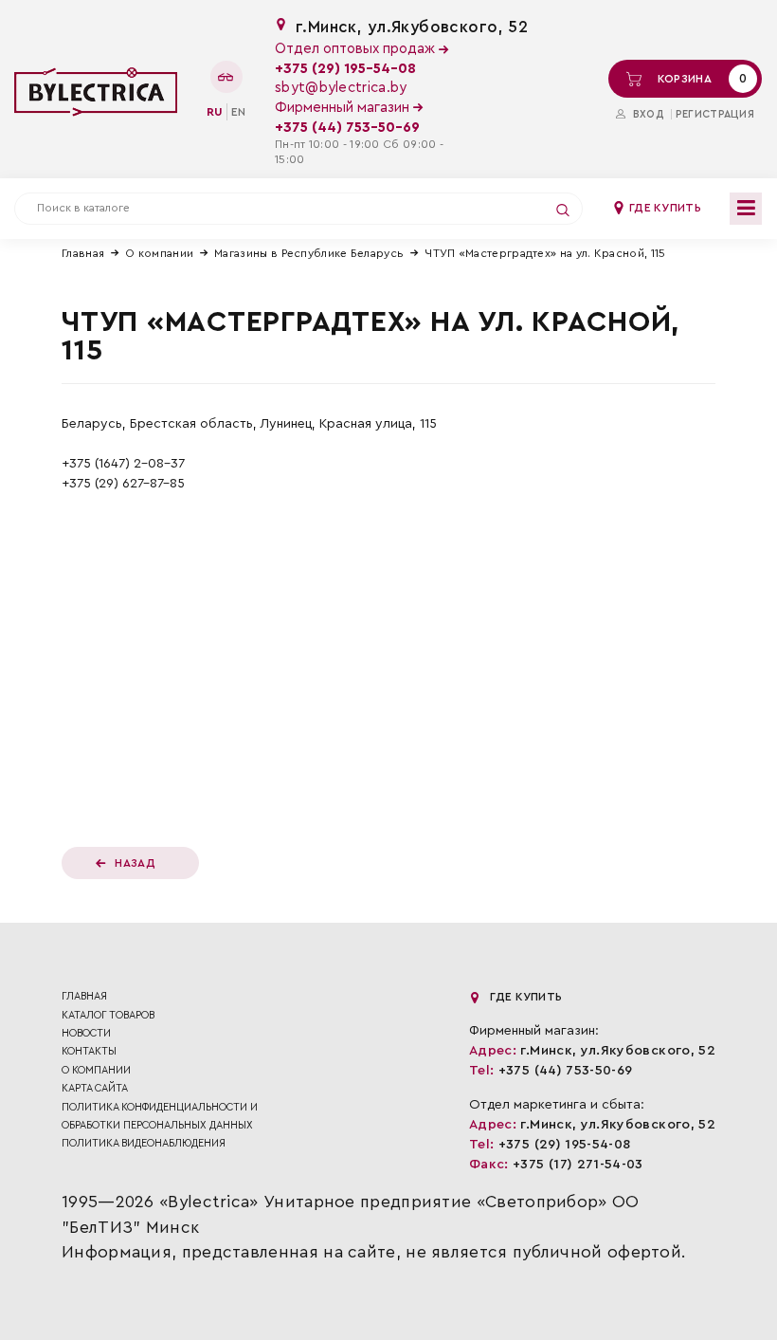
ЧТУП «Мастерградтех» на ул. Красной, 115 (545, 253)
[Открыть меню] (746, 209)
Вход (646, 114)
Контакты (89, 1051)
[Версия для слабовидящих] (226, 77)
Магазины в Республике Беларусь (309, 253)
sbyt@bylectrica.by (341, 88)
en (238, 112)
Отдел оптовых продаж (357, 49)
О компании (159, 253)
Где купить (663, 207)
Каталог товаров (108, 1015)
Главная (83, 253)
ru (215, 112)
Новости (86, 1033)
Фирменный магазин (344, 108)
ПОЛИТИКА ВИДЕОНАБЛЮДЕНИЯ (144, 1143)
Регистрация (715, 114)
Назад (135, 863)
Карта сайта (95, 1088)
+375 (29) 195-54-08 (345, 69)
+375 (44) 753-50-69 (347, 127)
